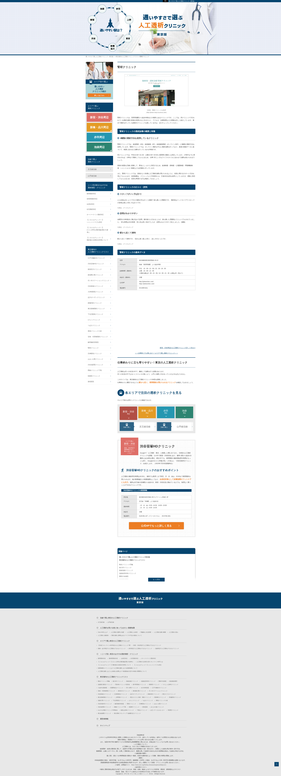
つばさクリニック (94, 325)
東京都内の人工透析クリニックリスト (132, 560)
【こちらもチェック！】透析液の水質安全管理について (97, 239)
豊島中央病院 (123, 576)
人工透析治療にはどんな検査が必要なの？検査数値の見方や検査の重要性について (122, 671)
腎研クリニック (93, 348)
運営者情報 (104, 719)
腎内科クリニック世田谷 (122, 684)
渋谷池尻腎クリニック (95, 365)
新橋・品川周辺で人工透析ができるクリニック (112, 648)
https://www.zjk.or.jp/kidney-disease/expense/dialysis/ (148, 765)
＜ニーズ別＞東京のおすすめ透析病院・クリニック (119, 654)
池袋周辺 (99, 147)
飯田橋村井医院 (93, 342)
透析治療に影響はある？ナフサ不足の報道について (126, 635)
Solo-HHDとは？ (103, 632)
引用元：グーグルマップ (125, 208)
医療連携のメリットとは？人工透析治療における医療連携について (117, 668)
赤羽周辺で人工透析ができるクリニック (140, 648)
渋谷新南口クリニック (95, 286)
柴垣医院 (91, 381)
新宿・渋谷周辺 (99, 117)
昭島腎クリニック (154, 684)
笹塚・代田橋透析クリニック (98, 337)
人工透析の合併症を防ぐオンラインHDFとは (149, 662)
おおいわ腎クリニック (95, 359)
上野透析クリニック (121, 697)
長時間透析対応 (92, 199)
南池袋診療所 (123, 579)
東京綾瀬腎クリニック (104, 713)
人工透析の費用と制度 (117, 632)
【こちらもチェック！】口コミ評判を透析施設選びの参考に (97, 230)
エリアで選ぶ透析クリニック (94, 107)
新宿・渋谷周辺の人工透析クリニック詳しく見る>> (177, 348)
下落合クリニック (142, 710)
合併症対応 (90, 204)
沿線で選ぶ (126, 427)
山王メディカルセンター (157, 710)
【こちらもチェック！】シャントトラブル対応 (95, 221)
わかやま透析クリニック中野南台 (108, 710)
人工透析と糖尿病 (103, 635)
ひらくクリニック (94, 320)
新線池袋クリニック (126, 570)
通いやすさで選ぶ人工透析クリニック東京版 (134, 557)
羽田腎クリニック (173, 710)
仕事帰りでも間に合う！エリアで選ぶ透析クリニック (156, 353)
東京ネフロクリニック (169, 694)
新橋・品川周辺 (99, 127)
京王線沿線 (144, 426)
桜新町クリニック (94, 376)
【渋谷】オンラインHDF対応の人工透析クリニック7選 (114, 645)
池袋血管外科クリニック (127, 573)
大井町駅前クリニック (95, 292)
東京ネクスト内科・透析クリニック (140, 697)
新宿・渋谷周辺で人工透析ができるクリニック (147, 645)
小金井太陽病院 (102, 687)
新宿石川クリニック (95, 269)
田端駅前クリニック (175, 697)
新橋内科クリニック (95, 303)
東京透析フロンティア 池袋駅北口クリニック (127, 713)
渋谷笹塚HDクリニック (96, 264)
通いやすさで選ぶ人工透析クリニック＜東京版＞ (182, 1)
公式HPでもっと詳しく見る (156, 525)
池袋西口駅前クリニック (105, 684)
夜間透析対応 (91, 194)
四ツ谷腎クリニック (132, 687)
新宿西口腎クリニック (95, 275)
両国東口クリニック (160, 697)
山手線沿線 (182, 426)
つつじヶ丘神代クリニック (170, 684)
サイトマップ (105, 725)
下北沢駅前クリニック (95, 314)
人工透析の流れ (173, 632)
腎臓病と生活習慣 (146, 632)
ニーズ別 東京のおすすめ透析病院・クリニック (98, 186)
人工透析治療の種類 (160, 632)
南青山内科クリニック (127, 710)
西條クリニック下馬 (95, 370)
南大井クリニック (125, 567)
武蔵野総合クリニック (116, 687)
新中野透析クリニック (139, 684)
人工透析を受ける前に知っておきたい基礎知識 (117, 628)
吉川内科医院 (145, 687)
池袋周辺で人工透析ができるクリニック (167, 648)
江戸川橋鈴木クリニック (96, 258)
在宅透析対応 (91, 209)
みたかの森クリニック (157, 707)
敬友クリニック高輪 (126, 564)
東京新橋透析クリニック (96, 308)
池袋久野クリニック (104, 700)
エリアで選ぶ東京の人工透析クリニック (115, 641)
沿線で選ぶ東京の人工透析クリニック (114, 618)
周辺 (128, 412)
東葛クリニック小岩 (95, 331)
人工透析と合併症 (132, 632)
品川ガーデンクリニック (96, 297)
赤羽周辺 (99, 137)
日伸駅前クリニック (95, 353)
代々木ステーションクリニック (98, 280)
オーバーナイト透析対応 (95, 214)
